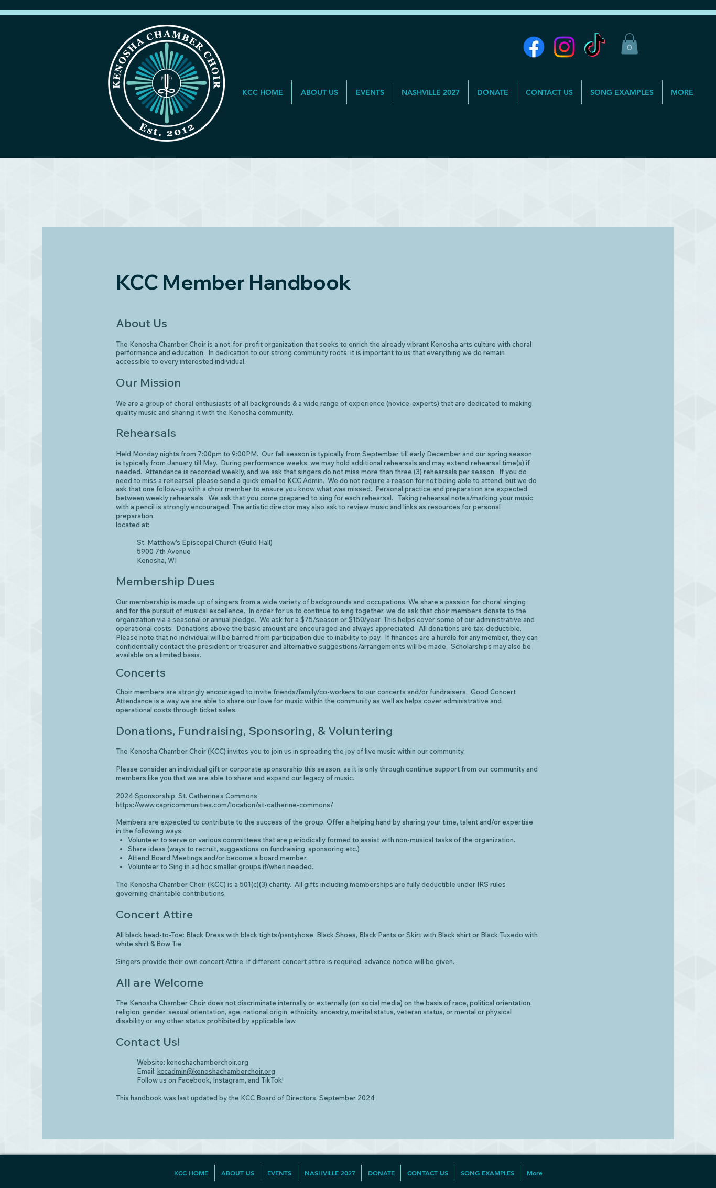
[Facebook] (534, 47)
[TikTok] (595, 47)
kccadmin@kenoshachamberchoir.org (216, 1071)
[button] (629, 44)
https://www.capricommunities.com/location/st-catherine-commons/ (224, 804)
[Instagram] (564, 47)
